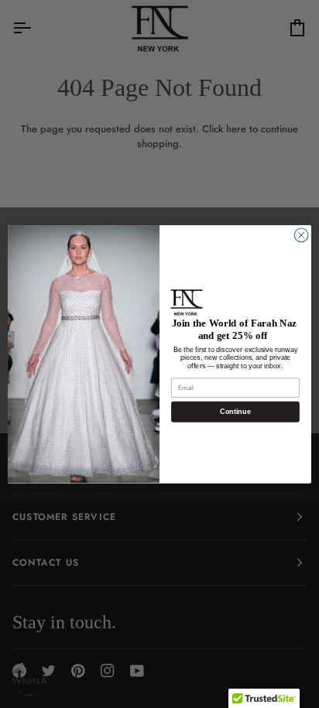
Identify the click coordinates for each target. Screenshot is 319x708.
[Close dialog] (301, 235)
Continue (235, 412)
